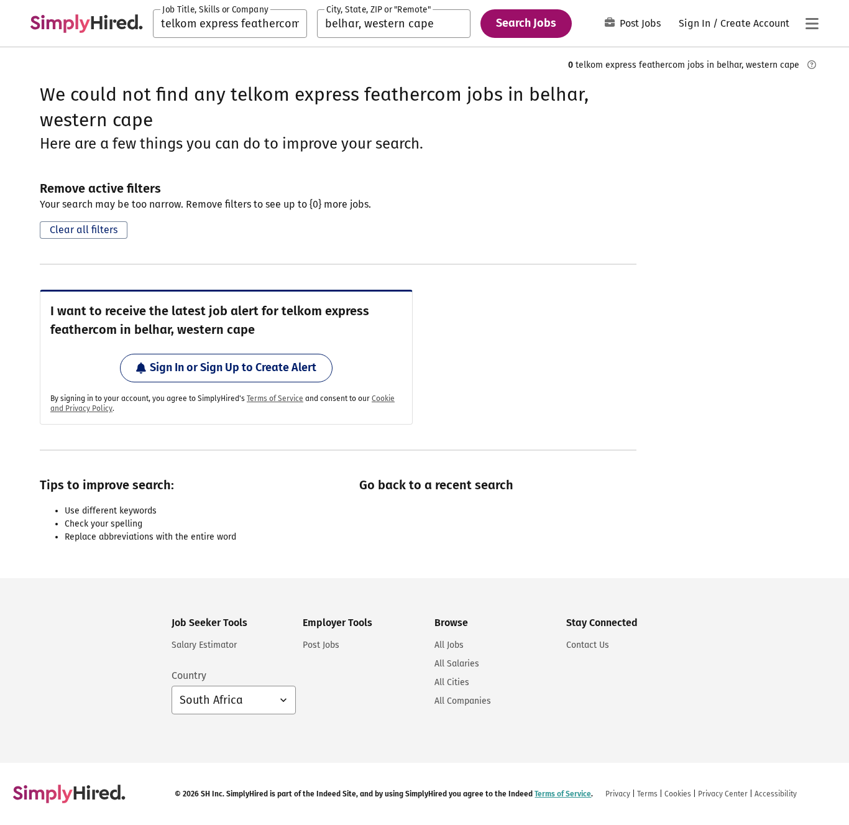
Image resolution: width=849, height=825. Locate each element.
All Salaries (456, 663)
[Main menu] (811, 23)
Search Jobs (526, 23)
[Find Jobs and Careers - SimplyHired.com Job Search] (86, 23)
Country (189, 675)
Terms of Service (275, 398)
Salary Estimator (204, 645)
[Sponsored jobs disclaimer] (811, 64)
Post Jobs (640, 23)
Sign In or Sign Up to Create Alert (233, 367)
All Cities (451, 682)
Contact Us (587, 645)
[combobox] (230, 23)
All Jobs (449, 645)
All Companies (462, 701)
